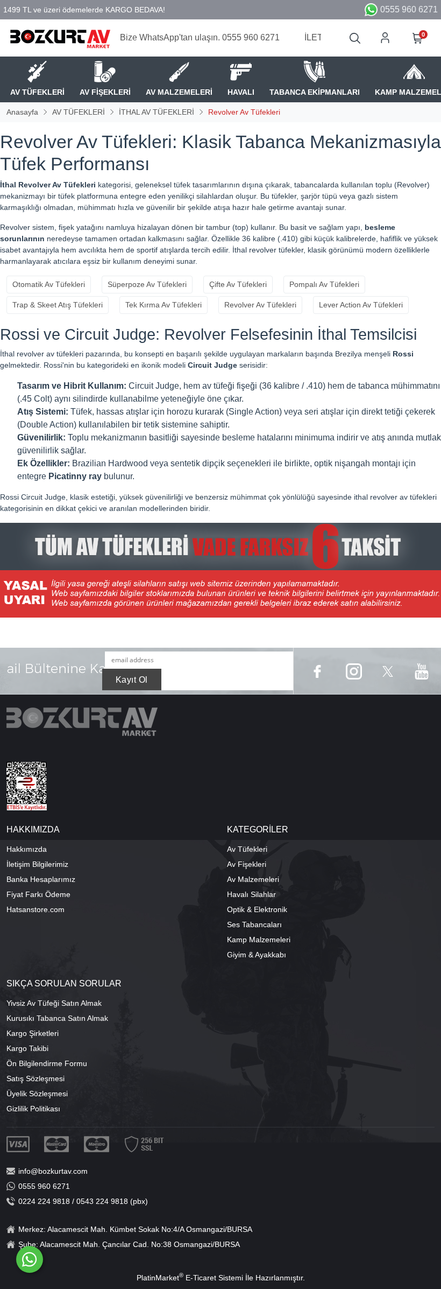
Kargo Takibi (27, 1048)
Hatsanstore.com (35, 909)
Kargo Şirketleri (32, 1033)
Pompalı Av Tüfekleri (324, 284)
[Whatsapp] (29, 1259)
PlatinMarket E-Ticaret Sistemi (190, 1277)
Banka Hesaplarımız (40, 879)
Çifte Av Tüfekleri (238, 284)
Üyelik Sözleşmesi (37, 1093)
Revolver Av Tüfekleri (260, 304)
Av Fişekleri (246, 864)
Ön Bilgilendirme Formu (46, 1063)
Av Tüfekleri (247, 849)
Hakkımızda (26, 849)
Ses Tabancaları (254, 924)
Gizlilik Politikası (33, 1108)
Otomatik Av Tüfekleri (48, 284)
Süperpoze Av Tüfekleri (147, 284)
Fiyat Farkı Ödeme (38, 894)
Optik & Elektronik (257, 909)
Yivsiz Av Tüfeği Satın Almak (54, 1003)
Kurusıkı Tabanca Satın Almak (57, 1018)
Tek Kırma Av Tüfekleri (163, 304)
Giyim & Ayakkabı (256, 954)
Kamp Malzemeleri (258, 939)
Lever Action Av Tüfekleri (361, 304)
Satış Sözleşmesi (35, 1078)
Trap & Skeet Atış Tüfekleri (57, 304)
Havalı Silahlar (251, 894)
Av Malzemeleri (253, 879)
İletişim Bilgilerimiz (37, 864)
